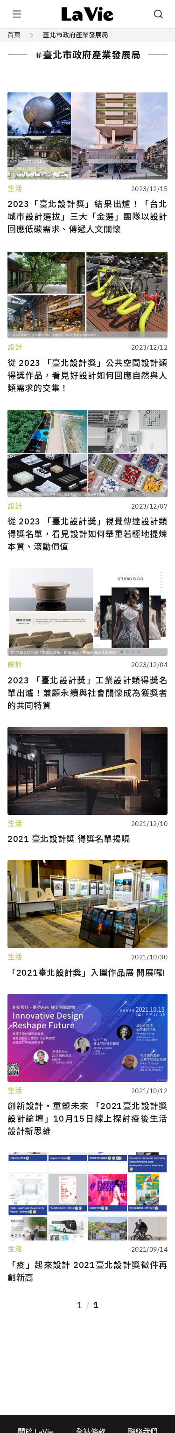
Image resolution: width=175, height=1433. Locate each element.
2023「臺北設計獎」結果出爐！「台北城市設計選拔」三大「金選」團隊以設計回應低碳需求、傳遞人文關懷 (87, 216)
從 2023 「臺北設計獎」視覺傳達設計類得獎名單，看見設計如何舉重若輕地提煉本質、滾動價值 (87, 534)
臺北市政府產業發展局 (75, 35)
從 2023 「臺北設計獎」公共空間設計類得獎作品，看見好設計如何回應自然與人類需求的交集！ (87, 375)
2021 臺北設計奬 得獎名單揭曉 (68, 839)
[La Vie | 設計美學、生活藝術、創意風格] (87, 14)
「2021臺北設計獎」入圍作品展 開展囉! (86, 972)
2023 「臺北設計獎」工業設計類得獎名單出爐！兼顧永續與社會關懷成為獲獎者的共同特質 (87, 693)
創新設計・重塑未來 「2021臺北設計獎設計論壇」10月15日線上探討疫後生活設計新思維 (87, 1119)
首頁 (14, 35)
